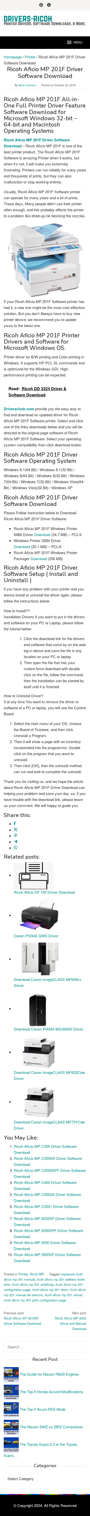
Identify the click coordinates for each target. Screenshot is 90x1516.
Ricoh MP (37, 1274)
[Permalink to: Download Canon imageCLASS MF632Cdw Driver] (39, 1052)
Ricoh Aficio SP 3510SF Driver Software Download (22, 1318)
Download (42, 534)
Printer (23, 1274)
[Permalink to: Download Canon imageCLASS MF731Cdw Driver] (39, 1101)
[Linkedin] (49, 5)
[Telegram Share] (16, 841)
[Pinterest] (41, 5)
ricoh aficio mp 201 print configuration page (35, 1300)
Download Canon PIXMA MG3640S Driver (48, 1029)
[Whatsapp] (16, 847)
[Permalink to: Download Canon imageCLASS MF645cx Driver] (39, 958)
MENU (78, 42)
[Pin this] (16, 835)
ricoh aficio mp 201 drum (50, 1289)
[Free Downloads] (45, 20)
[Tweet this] (16, 829)
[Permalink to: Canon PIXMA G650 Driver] (39, 915)
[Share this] (15, 823)
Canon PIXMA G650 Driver (36, 935)
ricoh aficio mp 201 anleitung (33, 1284)
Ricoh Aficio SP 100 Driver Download (44, 892)
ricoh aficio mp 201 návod (63, 1294)
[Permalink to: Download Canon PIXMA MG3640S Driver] (39, 1008)
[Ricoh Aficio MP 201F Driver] (45, 260)
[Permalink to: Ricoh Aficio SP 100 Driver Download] (34, 875)
